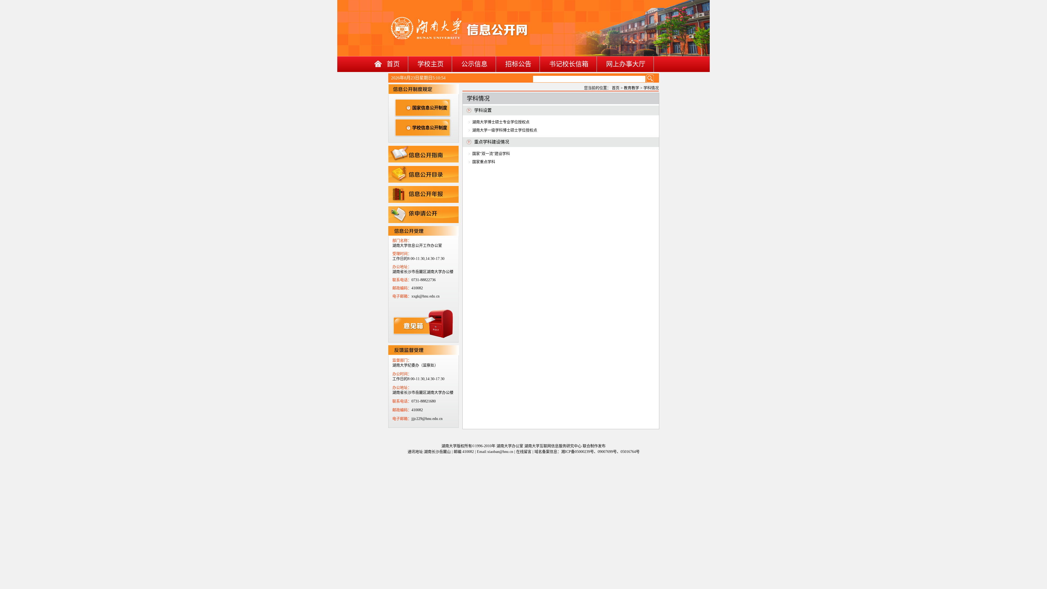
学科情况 (651, 88)
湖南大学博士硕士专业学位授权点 (500, 122)
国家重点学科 (483, 162)
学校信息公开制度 (429, 127)
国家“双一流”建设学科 (491, 154)
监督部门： (401, 360)
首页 (393, 64)
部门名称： (401, 241)
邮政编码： (401, 288)
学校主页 (430, 64)
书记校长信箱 (568, 64)
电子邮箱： (401, 296)
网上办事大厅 (625, 64)
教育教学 (631, 88)
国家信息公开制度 (429, 108)
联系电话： (401, 280)
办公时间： (401, 374)
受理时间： (401, 254)
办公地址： (401, 267)
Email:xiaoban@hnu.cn (495, 452)
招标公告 (518, 64)
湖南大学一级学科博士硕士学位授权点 (504, 130)
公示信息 (474, 64)
